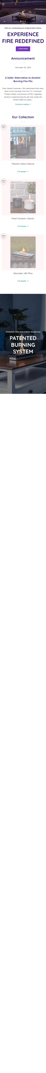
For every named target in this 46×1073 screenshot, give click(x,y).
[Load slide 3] (25, 21)
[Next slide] (41, 21)
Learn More (23, 49)
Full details (22, 172)
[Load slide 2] (23, 21)
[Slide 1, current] (21, 21)
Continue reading (22, 104)
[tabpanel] (23, 12)
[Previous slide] (4, 21)
